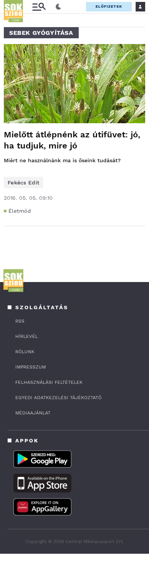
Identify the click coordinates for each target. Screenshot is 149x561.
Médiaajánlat (32, 413)
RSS (19, 321)
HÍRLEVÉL (26, 336)
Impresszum (30, 367)
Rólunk (24, 351)
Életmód (19, 211)
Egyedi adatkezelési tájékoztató (58, 397)
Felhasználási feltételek (49, 382)
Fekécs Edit (23, 182)
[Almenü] (39, 6)
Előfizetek (109, 6)
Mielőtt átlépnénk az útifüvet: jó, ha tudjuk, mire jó (72, 140)
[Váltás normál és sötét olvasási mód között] (58, 6)
